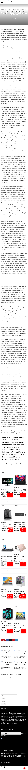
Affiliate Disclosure (5, 762)
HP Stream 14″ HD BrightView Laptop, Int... (19, 559)
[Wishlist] (10, 768)
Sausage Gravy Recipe (5, 668)
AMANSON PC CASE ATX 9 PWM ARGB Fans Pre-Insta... (7, 627)
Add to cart (10, 495)
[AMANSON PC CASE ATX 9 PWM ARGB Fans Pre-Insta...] (7, 614)
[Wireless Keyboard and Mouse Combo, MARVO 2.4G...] (7, 549)
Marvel (5, 445)
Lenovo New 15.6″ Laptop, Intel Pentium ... (20, 492)
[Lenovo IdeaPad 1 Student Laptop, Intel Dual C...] (20, 616)
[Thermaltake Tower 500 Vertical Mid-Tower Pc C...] (7, 514)
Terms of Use (4, 761)
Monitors (3, 490)
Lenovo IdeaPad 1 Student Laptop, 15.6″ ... (7, 593)
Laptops (16, 488)
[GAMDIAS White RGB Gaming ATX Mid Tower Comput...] (20, 581)
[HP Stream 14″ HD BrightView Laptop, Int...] (20, 547)
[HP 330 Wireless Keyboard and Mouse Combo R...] (20, 514)
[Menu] (1, 2)
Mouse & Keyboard (19, 522)
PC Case (3, 522)
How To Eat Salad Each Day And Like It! (20, 668)
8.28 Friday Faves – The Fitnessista (6, 656)
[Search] (25, 2)
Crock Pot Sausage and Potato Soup (19, 656)
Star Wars (12, 445)
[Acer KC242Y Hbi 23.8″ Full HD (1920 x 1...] (7, 482)
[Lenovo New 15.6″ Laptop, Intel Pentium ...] (20, 480)
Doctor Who (16, 459)
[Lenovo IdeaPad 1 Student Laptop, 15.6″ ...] (7, 581)
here (20, 433)
